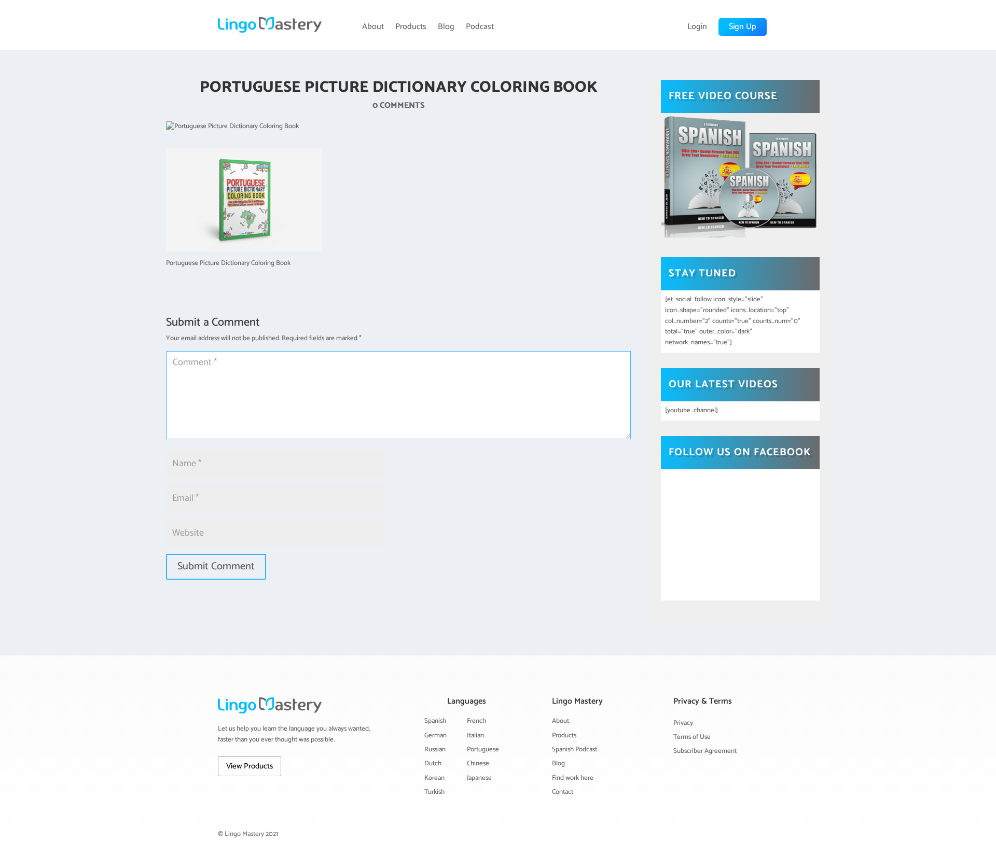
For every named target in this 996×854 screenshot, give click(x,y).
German (435, 735)
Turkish (434, 792)
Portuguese (483, 749)
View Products (249, 766)
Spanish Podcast (574, 749)
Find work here (572, 778)
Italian (475, 735)
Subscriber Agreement (705, 751)
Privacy (683, 723)
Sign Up (742, 27)
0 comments (398, 106)
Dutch (432, 763)
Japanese (479, 778)
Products (410, 27)
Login (697, 27)
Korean (434, 778)
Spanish (435, 721)
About (373, 27)
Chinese (478, 763)
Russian (435, 749)
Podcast (480, 27)
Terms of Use (692, 737)
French (476, 721)
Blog (446, 27)
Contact (562, 792)
